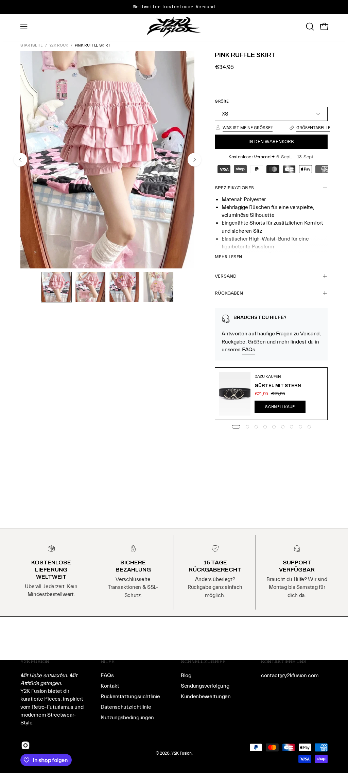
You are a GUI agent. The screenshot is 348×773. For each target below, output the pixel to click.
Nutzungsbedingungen (127, 718)
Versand (226, 276)
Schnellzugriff (203, 661)
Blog (186, 675)
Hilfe (108, 661)
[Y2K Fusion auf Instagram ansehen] (25, 745)
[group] (174, 7)
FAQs (248, 350)
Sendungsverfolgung (205, 686)
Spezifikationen (235, 188)
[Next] (194, 159)
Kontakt (110, 686)
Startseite (31, 45)
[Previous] (20, 159)
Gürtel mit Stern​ (278, 385)
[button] (309, 26)
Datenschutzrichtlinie (126, 707)
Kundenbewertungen (206, 696)
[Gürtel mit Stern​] (234, 394)
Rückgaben (229, 293)
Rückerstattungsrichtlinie (130, 696)
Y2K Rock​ (58, 45)
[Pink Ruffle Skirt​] (56, 287)
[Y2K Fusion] (174, 27)
